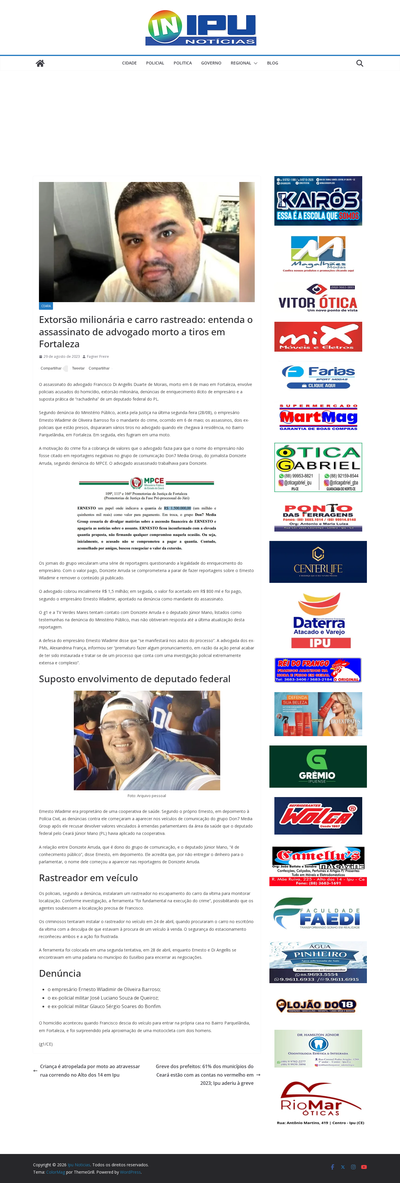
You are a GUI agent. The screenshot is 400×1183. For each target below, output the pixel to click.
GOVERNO (211, 63)
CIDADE (129, 63)
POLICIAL (155, 63)
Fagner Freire (98, 356)
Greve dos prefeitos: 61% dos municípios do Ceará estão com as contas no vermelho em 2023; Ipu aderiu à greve (205, 1075)
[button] (254, 63)
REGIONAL (241, 63)
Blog (272, 63)
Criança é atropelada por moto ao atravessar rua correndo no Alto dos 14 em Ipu (90, 1070)
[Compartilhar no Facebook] (50, 368)
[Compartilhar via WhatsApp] (98, 368)
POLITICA (183, 63)
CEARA (46, 306)
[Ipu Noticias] (40, 63)
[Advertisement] (200, 115)
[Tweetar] (77, 368)
